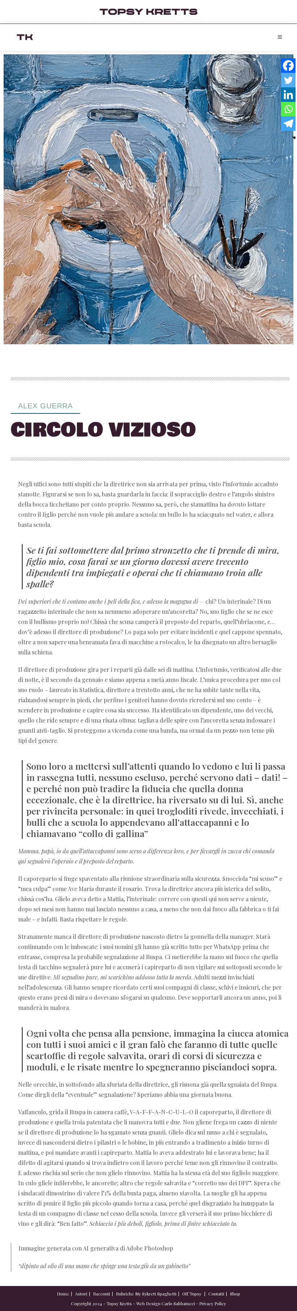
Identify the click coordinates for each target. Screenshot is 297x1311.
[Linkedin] (288, 94)
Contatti (216, 1294)
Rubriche (125, 1294)
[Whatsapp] (288, 109)
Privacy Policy (212, 1303)
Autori (81, 1294)
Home (63, 1294)
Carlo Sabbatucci (178, 1303)
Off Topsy (191, 1294)
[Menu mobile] (280, 37)
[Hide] (294, 138)
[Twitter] (288, 80)
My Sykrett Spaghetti (155, 1294)
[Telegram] (288, 123)
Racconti (101, 1294)
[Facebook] (288, 65)
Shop (235, 1294)
